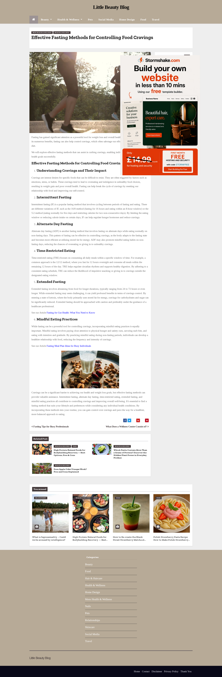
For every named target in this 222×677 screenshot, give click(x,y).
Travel (155, 19)
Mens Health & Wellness (42, 32)
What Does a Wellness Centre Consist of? (126, 426)
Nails (88, 606)
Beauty (45, 19)
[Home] (33, 20)
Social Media (106, 19)
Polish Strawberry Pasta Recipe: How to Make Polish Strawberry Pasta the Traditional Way (170, 540)
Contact (146, 671)
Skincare (90, 627)
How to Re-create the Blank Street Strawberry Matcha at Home (128, 540)
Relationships (40, 498)
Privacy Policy (171, 671)
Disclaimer (157, 671)
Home (137, 671)
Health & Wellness (68, 19)
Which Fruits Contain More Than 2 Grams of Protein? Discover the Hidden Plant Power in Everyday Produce (130, 454)
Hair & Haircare (93, 578)
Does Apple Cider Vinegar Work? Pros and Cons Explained (70, 470)
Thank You (186, 671)
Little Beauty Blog (111, 7)
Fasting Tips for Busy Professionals (51, 426)
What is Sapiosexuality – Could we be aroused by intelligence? (49, 538)
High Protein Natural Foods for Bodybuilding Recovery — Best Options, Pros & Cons (69, 452)
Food (143, 19)
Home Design (127, 19)
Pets (90, 19)
